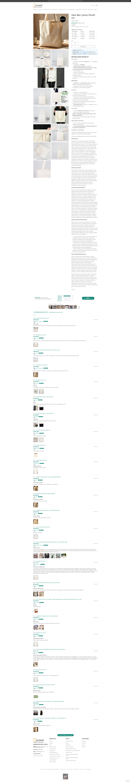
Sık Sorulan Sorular (69, 741)
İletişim (67, 743)
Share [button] (73, 289)
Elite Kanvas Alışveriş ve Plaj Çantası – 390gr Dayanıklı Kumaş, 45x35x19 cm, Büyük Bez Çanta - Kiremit (59, 599)
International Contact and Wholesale (73, 750)
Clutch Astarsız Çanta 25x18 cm (43, 430)
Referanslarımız (69, 752)
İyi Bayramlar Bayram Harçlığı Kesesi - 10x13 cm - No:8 (48, 349)
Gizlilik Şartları (52, 750)
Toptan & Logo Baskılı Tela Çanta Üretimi (72, 758)
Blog (50, 744)
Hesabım (51, 743)
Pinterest (83, 746)
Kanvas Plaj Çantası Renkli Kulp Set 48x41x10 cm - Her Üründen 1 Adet (51, 541)
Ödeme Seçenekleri (69, 746)
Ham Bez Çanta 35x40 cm (41, 364)
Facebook (84, 743)
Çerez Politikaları (52, 761)
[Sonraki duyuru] (97, 1)
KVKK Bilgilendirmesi (53, 752)
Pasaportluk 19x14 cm (41, 445)
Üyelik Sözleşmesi (52, 759)
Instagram (84, 741)
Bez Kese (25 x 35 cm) (41, 561)
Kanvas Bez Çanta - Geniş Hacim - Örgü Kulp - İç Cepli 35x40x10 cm (51, 718)
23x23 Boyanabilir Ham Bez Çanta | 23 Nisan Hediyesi (48, 582)
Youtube (83, 744)
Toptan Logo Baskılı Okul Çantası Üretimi (72, 755)
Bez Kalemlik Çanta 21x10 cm (42, 318)
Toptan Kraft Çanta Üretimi (71, 760)
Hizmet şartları (76, 769)
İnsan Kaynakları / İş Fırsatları (55, 756)
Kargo (77, 26)
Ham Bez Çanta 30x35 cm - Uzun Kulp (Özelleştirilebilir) (48, 476)
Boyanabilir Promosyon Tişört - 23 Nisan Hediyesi (47, 615)
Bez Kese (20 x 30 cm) (41, 632)
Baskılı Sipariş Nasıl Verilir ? (71, 748)
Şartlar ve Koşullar (52, 748)
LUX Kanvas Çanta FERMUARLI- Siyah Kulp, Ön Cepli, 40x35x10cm (50, 649)
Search (50, 741)
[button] (92, 5)
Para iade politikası (70, 769)
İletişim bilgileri (88, 769)
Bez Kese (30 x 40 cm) (41, 380)
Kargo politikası (82, 769)
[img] (43, 297)
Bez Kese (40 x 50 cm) (41, 334)
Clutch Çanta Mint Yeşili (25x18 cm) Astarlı (45, 684)
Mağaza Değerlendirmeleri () (56, 312)
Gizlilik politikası (63, 769)
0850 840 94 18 (40, 749)
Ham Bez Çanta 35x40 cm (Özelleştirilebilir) (45, 493)
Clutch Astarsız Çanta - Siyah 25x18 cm (44, 396)
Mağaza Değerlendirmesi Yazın (88, 298)
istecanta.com (45, 769)
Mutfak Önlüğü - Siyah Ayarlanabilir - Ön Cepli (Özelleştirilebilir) (50, 701)
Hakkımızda (68, 744)
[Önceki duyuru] (33, 1)
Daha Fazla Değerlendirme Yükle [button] (65, 735)
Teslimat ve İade (52, 746)
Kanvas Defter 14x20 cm (41, 460)
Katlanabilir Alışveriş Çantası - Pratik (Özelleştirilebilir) (48, 510)
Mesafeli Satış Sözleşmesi (54, 754)
